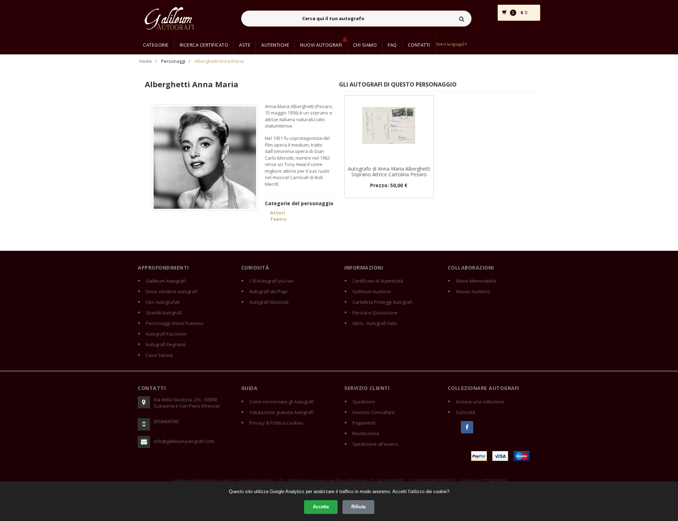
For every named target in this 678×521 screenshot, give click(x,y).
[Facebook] (467, 427)
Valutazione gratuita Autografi (281, 412)
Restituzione (365, 433)
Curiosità (465, 412)
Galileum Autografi (166, 281)
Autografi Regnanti (166, 344)
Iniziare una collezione (480, 401)
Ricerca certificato (204, 45)
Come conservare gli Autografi (281, 401)
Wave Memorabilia (476, 281)
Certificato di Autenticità (377, 281)
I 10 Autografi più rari (271, 281)
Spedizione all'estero (375, 444)
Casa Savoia (159, 355)
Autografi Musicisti (269, 302)
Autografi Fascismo (166, 334)
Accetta (321, 506)
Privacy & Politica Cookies (276, 423)
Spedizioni (363, 401)
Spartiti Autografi (164, 312)
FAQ (392, 45)
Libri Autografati (163, 302)
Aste (244, 45)
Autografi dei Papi (268, 291)
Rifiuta (358, 506)
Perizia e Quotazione (375, 312)
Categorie (156, 45)
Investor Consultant (373, 412)
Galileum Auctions (371, 291)
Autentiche (275, 45)
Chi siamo (365, 45)
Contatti (419, 45)
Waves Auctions (473, 291)
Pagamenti (363, 423)
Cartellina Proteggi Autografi (382, 302)
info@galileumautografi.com (184, 441)
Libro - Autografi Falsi (374, 323)
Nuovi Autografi (321, 45)
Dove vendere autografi (171, 291)
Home (145, 61)
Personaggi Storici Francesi (174, 323)
